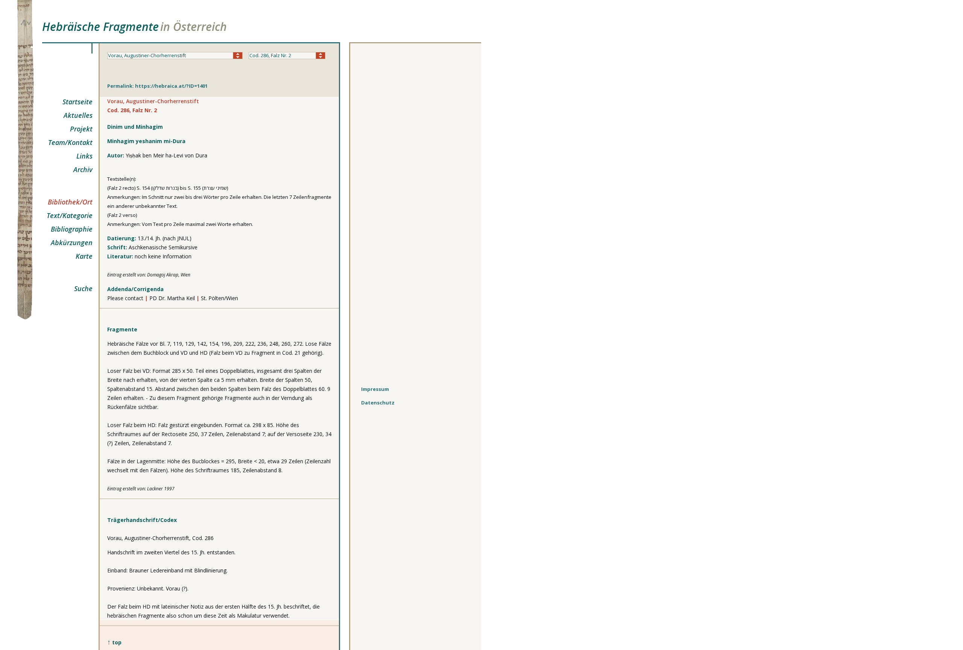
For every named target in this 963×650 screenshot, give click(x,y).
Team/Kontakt (70, 142)
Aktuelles (78, 115)
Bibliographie (72, 228)
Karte (84, 256)
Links (84, 155)
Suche (83, 288)
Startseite (77, 101)
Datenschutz (378, 402)
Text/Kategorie (70, 215)
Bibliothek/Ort (70, 201)
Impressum (375, 389)
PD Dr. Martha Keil (172, 298)
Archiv (83, 169)
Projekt (81, 128)
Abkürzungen (72, 242)
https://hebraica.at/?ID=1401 (171, 85)
